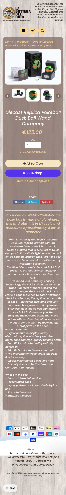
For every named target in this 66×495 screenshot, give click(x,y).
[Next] (58, 95)
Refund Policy (23, 461)
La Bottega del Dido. (32, 473)
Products (23, 42)
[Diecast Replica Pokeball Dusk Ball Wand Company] (18, 93)
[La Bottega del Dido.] (18, 13)
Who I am (33, 449)
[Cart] (33, 31)
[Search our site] (42, 31)
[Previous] (7, 95)
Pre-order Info (16, 457)
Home (9, 42)
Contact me (43, 461)
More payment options (33, 181)
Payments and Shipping (43, 457)
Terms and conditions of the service (33, 453)
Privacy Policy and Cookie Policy (33, 465)
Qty (33, 140)
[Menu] (24, 31)
